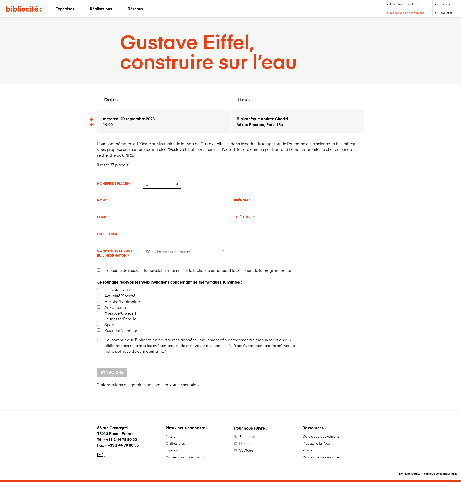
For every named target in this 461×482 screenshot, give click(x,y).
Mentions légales (409, 473)
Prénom (241, 200)
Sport (109, 324)
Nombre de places (113, 183)
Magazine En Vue (316, 443)
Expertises (64, 8)
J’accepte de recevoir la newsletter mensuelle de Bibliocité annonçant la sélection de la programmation (198, 270)
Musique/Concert (120, 312)
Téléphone (243, 217)
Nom (101, 200)
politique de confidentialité (139, 351)
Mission (171, 436)
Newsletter (445, 13)
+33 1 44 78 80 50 (121, 439)
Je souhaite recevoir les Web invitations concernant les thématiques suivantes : (169, 282)
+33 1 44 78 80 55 (123, 445)
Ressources (313, 428)
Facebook (247, 436)
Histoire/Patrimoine (122, 301)
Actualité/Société (119, 295)
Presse (308, 450)
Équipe (171, 450)
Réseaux (135, 8)
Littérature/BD (117, 289)
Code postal (108, 234)
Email (102, 217)
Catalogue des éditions (321, 436)
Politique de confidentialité (440, 473)
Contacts (444, 4)
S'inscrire (112, 372)
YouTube (246, 450)
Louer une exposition (403, 4)
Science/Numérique (122, 330)
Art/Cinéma (115, 307)
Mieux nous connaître (185, 428)
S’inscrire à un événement (407, 13)
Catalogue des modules (322, 457)
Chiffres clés (175, 443)
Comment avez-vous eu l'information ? (115, 252)
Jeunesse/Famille (120, 318)
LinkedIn (245, 443)
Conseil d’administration (185, 457)
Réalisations (101, 8)
